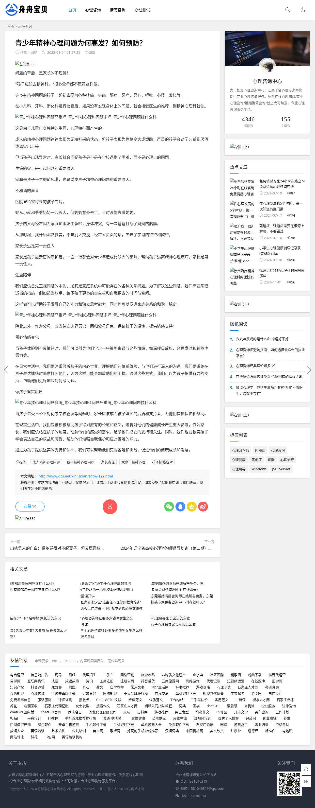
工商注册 (106, 681)
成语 (54, 681)
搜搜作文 (103, 705)
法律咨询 (289, 705)
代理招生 (89, 674)
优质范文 (156, 699)
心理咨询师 (240, 450)
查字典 (198, 674)
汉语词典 (172, 730)
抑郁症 (260, 450)
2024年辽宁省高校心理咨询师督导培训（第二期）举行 (168, 548)
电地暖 (287, 730)
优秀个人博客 (228, 718)
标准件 (270, 730)
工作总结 (177, 699)
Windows (259, 469)
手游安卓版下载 (63, 693)
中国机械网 (194, 730)
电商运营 (17, 674)
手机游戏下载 (123, 724)
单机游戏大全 (151, 724)
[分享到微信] (169, 506)
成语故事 (72, 681)
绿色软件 (44, 724)
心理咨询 (93, 10)
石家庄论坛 (204, 724)
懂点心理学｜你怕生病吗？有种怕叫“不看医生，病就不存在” (269, 390)
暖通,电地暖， (114, 718)
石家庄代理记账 (57, 705)
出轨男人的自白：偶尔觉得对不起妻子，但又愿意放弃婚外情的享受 (69, 548)
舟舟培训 (34, 718)
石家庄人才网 (247, 687)
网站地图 (137, 789)
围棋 (196, 705)
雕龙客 (56, 687)
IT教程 (53, 718)
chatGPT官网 (51, 712)
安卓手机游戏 (68, 724)
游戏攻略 (203, 687)
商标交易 (162, 693)
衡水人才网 (261, 699)
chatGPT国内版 (22, 712)
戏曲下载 (255, 674)
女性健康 (138, 718)
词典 (182, 705)
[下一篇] (309, 370)
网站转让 (17, 737)
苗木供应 (159, 718)
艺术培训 (58, 730)
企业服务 (268, 705)
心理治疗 (287, 459)
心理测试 (142, 10)
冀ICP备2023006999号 (115, 789)
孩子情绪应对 (162, 462)
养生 (287, 718)
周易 (58, 674)
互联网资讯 (36, 681)
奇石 (85, 687)
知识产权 (17, 687)
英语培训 (38, 730)
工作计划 (282, 712)
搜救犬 (84, 699)
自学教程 (117, 687)
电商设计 (275, 693)
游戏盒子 (241, 724)
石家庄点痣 (285, 699)
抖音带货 (148, 681)
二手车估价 (199, 699)
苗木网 (98, 730)
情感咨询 (118, 10)
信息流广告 (39, 674)
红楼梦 (236, 730)
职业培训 (261, 724)
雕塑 (72, 687)
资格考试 (282, 724)
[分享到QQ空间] (192, 506)
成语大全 (17, 730)
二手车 (108, 674)
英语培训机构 (72, 737)
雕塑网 (115, 730)
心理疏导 (239, 469)
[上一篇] (6, 370)
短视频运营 (235, 681)
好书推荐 (182, 687)
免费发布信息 (20, 699)
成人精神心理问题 (46, 462)
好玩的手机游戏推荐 (142, 730)
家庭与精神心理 (133, 462)
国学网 (277, 681)
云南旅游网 (170, 681)
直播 (271, 459)
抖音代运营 (277, 674)
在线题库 (258, 681)
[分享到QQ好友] (180, 506)
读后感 (232, 705)
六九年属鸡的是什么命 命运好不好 (262, 338)
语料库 (142, 712)
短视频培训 (202, 718)
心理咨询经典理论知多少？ (256, 365)
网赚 (223, 724)
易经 (72, 674)
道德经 (253, 730)
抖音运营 (38, 687)
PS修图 (221, 712)
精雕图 (236, 674)
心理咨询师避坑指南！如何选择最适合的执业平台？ (270, 352)
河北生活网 (160, 687)
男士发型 (182, 712)
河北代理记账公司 (102, 712)
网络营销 (127, 674)
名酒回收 (31, 705)
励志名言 (75, 712)
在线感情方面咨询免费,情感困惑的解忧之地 (269, 376)
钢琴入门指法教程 (158, 705)
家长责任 (108, 462)
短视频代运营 (213, 693)
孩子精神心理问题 (80, 462)
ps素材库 (180, 718)
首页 (72, 10)
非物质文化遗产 (174, 674)
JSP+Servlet (281, 469)
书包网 (50, 737)
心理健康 (239, 459)
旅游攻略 (148, 674)
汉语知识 (17, 693)
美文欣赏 (217, 730)
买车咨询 (261, 712)
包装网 (251, 718)
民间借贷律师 (20, 724)
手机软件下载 (96, 724)
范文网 (256, 693)
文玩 (126, 712)
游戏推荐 (161, 712)
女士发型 (82, 705)
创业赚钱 (270, 718)
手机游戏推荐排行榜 (80, 718)
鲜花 (34, 737)
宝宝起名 (237, 693)
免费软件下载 (179, 724)
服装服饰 (44, 699)
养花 (13, 705)
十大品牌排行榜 (136, 693)
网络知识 (110, 693)
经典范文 (135, 699)
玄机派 (249, 705)
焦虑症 (257, 459)
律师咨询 (65, 699)
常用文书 (137, 687)
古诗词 (240, 699)
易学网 (15, 681)
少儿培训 (79, 730)
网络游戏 (193, 681)
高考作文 (202, 712)
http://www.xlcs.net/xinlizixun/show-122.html (76, 476)
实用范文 (221, 699)
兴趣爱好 (89, 693)
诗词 (89, 681)
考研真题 (272, 687)
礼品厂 (15, 718)
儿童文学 (241, 712)
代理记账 (213, 681)
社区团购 (217, 674)
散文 (99, 687)
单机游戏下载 (185, 693)
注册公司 (127, 681)
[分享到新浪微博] (203, 506)
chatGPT (213, 705)
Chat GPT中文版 (109, 699)
